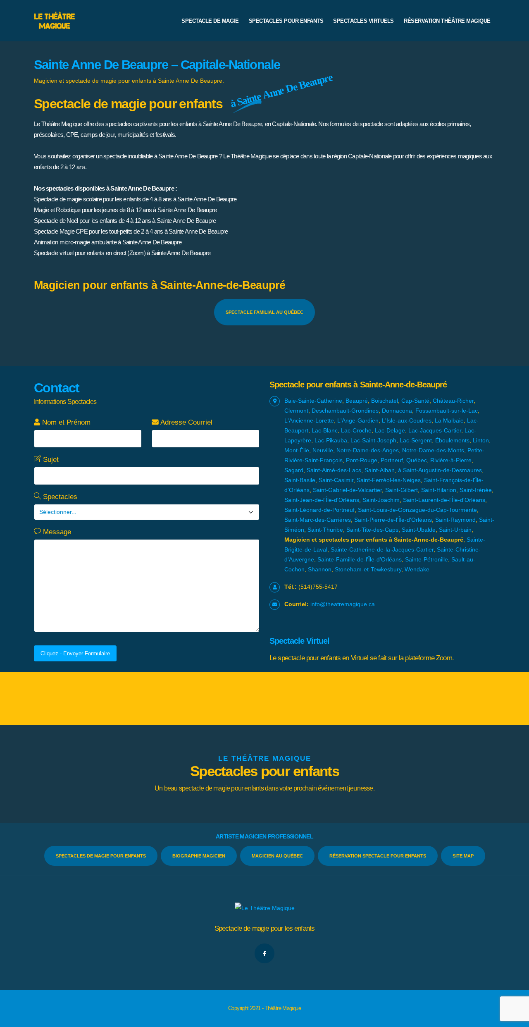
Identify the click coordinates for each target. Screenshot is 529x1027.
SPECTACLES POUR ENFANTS (286, 21)
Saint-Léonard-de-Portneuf (319, 509)
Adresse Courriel (185, 422)
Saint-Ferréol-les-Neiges (389, 480)
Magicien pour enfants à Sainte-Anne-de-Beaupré (160, 285)
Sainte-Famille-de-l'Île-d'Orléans (359, 559)
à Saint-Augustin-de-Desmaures (440, 470)
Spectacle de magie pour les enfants (264, 928)
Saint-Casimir (336, 480)
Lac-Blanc (325, 430)
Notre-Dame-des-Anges (367, 450)
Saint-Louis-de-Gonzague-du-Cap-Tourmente (417, 509)
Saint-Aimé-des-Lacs (334, 470)
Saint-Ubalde (419, 529)
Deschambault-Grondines (345, 410)
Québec (416, 460)
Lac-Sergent (416, 440)
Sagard (293, 470)
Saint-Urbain (455, 529)
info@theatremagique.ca (342, 604)
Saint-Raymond (455, 519)
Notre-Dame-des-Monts (433, 450)
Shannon (319, 569)
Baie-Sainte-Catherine (313, 400)
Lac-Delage (390, 430)
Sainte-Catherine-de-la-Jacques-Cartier (382, 549)
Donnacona (397, 410)
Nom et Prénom (65, 422)
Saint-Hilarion (438, 490)
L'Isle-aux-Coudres (406, 420)
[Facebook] (264, 953)
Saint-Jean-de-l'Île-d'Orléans (321, 500)
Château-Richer (453, 400)
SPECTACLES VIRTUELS (363, 21)
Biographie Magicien (198, 855)
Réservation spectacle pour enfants (377, 855)
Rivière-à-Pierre (451, 460)
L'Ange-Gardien (358, 420)
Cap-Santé (415, 400)
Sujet (50, 459)
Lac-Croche (356, 430)
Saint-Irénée (476, 490)
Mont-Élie (296, 450)
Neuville (322, 450)
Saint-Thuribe (325, 529)
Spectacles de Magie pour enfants (101, 855)
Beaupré (357, 400)
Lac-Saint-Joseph (373, 440)
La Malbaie (449, 420)
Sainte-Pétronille (426, 559)
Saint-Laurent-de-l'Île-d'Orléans (444, 500)
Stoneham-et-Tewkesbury (368, 569)
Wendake (417, 569)
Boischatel (384, 400)
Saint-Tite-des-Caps (372, 529)
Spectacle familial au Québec (264, 312)
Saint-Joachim (381, 500)
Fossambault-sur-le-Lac (446, 410)
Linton (481, 440)
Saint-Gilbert (401, 490)
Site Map (463, 855)
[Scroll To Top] (514, 1017)
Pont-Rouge (361, 460)
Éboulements (452, 440)
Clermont (296, 410)
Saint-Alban (380, 470)
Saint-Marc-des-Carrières (317, 519)
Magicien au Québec (277, 855)
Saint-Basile (299, 480)
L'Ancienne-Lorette (309, 420)
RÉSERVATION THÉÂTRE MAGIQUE (447, 21)
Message (56, 532)
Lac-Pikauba (331, 440)
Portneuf (392, 460)
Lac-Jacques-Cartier (434, 430)
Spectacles (59, 497)
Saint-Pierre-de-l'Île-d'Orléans (393, 519)
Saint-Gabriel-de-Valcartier (347, 490)
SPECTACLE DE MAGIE (209, 21)
